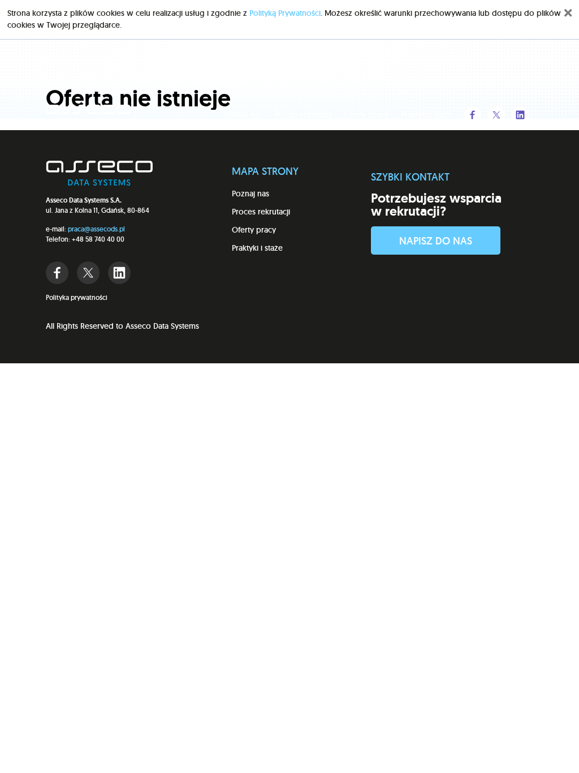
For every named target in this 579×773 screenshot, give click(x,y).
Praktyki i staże (426, 114)
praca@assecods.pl (96, 229)
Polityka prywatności (76, 297)
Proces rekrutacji (303, 114)
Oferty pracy (366, 114)
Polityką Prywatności (285, 13)
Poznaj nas (243, 114)
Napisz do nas (435, 240)
